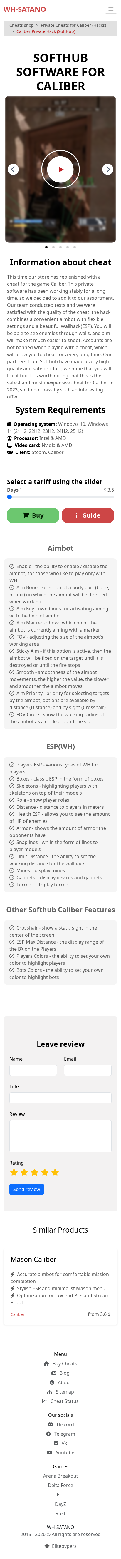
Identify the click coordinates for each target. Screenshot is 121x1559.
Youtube (64, 1452)
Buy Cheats (64, 1363)
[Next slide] (107, 169)
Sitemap (64, 1392)
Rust (60, 1513)
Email (70, 1059)
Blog (64, 1373)
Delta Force (60, 1485)
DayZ (60, 1504)
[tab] (46, 247)
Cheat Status (64, 1401)
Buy (38, 515)
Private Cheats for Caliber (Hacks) (73, 25)
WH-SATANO (25, 9)
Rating (16, 1163)
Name (16, 1059)
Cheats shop (21, 25)
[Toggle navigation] (111, 9)
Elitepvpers (64, 1546)
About (64, 1382)
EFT (60, 1494)
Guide (90, 515)
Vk (63, 1443)
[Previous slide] (13, 169)
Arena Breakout (60, 1476)
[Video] (60, 168)
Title (14, 1086)
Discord (65, 1424)
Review (17, 1114)
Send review (26, 1189)
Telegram (64, 1434)
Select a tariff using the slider (54, 481)
